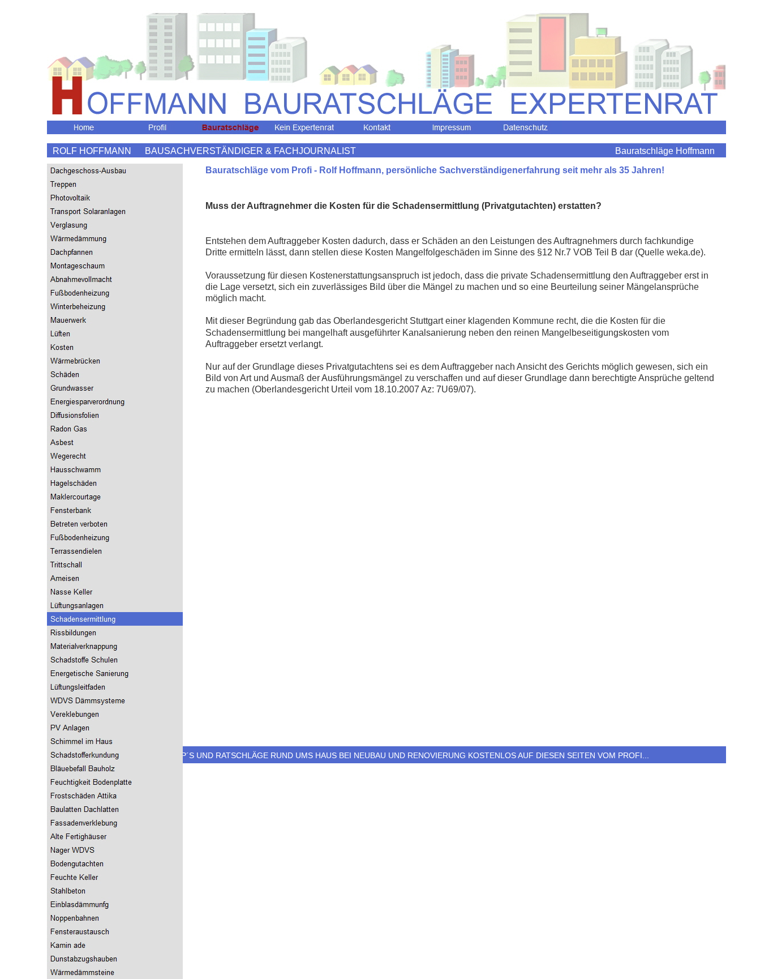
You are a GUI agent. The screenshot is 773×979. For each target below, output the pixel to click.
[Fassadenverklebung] (115, 823)
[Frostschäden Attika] (115, 795)
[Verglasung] (115, 225)
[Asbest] (115, 442)
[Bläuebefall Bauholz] (115, 768)
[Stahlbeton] (115, 890)
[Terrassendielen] (115, 551)
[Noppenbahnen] (115, 918)
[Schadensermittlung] (115, 619)
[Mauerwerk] (115, 320)
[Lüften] (115, 333)
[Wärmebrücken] (115, 360)
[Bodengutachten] (115, 863)
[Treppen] (115, 184)
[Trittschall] (115, 564)
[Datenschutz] (525, 127)
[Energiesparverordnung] (115, 401)
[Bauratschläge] (231, 127)
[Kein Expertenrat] (304, 127)
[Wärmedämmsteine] (115, 972)
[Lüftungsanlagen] (115, 605)
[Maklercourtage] (115, 496)
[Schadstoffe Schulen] (115, 659)
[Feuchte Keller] (115, 877)
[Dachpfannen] (115, 252)
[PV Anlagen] (115, 727)
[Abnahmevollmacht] (115, 279)
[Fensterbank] (115, 510)
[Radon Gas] (115, 428)
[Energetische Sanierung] (115, 673)
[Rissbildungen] (115, 632)
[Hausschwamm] (115, 469)
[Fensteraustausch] (115, 931)
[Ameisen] (115, 578)
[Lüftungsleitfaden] (115, 687)
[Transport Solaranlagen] (115, 211)
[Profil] (157, 127)
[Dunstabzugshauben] (115, 958)
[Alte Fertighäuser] (115, 836)
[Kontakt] (378, 127)
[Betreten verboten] (115, 524)
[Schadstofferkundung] (115, 755)
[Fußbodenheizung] (115, 293)
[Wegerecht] (115, 456)
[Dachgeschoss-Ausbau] (115, 170)
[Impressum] (451, 127)
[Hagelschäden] (115, 483)
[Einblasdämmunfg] (115, 904)
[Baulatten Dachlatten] (115, 809)
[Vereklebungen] (115, 714)
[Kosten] (115, 347)
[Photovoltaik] (115, 197)
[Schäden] (115, 374)
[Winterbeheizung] (115, 306)
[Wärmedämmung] (115, 238)
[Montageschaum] (115, 265)
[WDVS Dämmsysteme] (115, 700)
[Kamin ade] (115, 945)
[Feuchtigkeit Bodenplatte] (115, 782)
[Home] (84, 127)
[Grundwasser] (115, 388)
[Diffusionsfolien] (115, 415)
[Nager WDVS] (115, 850)
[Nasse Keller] (115, 591)
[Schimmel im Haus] (115, 741)
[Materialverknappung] (115, 646)
